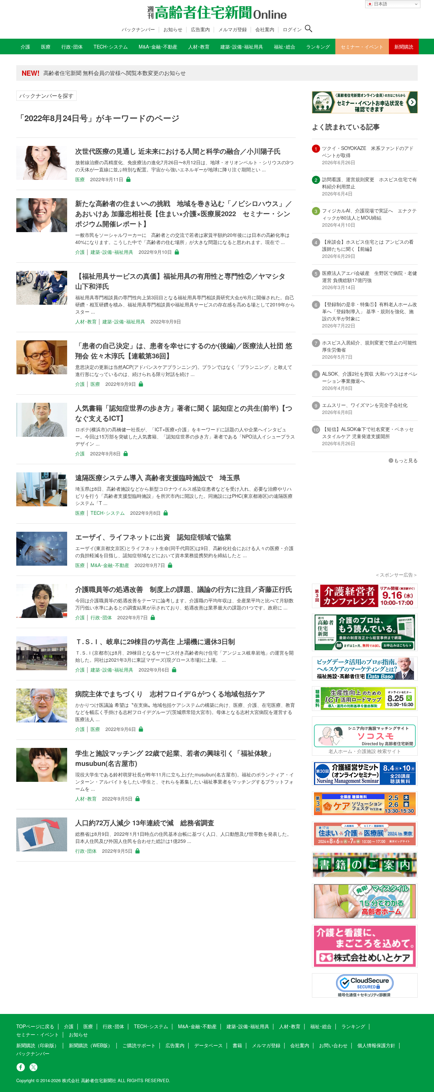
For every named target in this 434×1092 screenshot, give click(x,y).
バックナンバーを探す (46, 95)
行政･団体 (101, 617)
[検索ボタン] (308, 28)
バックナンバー (138, 29)
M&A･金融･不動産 (110, 565)
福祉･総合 (321, 1026)
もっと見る (406, 460)
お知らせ (172, 29)
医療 (80, 179)
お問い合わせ (333, 1045)
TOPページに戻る (35, 1026)
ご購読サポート (139, 1045)
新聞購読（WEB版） (91, 1045)
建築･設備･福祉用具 (112, 251)
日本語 (380, 3)
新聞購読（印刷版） (37, 1045)
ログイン (292, 29)
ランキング (353, 1026)
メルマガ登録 (232, 29)
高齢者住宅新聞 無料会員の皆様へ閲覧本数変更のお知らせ (114, 73)
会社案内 (264, 29)
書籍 (237, 1045)
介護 (80, 251)
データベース (208, 1045)
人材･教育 (86, 321)
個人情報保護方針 (376, 1045)
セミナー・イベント (37, 1034)
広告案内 (200, 29)
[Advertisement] (365, 526)
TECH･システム (108, 512)
